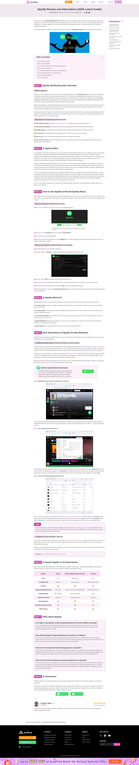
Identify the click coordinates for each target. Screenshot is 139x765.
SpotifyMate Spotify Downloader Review (114, 25)
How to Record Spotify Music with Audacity (54, 554)
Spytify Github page (53, 207)
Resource (101, 2)
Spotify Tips (78, 12)
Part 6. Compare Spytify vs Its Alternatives (49, 73)
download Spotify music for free (73, 540)
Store (69, 2)
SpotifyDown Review (114, 27)
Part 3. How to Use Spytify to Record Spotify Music (51, 66)
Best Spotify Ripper (114, 39)
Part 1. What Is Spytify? (43, 61)
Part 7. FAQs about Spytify (44, 75)
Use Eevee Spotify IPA (114, 48)
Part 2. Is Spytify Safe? (43, 63)
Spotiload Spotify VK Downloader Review (114, 30)
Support (93, 2)
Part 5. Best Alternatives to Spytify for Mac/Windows (51, 70)
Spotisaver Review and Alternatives (114, 34)
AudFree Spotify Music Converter (93, 346)
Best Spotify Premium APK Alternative (115, 37)
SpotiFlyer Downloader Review (114, 46)
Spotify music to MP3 (72, 353)
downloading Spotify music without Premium (70, 516)
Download (110, 2)
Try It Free (89, 371)
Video (85, 2)
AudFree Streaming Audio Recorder (80, 527)
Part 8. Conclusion (42, 77)
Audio (77, 2)
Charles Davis (54, 12)
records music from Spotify (61, 123)
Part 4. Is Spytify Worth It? (44, 68)
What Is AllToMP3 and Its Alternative (115, 42)
